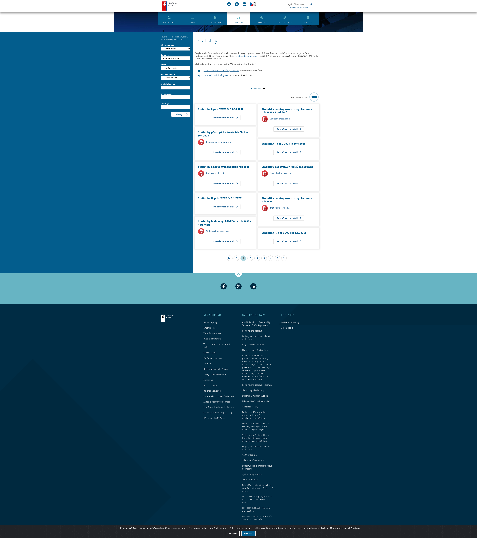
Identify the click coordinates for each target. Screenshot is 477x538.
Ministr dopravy (210, 322)
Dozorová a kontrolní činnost (215, 369)
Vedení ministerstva (212, 333)
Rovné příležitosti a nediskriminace (218, 407)
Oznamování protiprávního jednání (218, 396)
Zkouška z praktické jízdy (253, 390)
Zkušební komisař (250, 479)
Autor (163, 64)
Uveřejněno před (168, 84)
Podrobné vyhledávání (298, 7)
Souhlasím (248, 533)
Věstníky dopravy (249, 455)
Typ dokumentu (168, 74)
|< (230, 258)
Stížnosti (207, 363)
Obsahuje (165, 103)
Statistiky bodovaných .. (281, 173)
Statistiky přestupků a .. (281, 118)
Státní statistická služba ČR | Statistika (221, 70)
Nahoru (238, 275)
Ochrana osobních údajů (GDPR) (217, 412)
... (271, 258)
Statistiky (238, 22)
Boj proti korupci (210, 385)
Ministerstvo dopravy (170, 6)
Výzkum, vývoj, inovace (252, 474)
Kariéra (261, 22)
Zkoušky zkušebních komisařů (255, 350)
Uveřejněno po (167, 94)
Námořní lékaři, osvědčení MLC (256, 401)
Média (192, 22)
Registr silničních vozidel (253, 344)
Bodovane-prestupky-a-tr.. (218, 142)
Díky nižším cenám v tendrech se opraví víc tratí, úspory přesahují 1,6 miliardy (257, 488)
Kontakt (308, 22)
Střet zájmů (208, 380)
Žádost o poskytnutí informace (216, 401)
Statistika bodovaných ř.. (217, 231)
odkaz (287, 528)
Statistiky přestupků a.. (281, 207)
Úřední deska (209, 327)
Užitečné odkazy (284, 22)
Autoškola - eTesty (250, 406)
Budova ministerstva (212, 338)
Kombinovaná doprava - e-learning (257, 385)
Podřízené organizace (212, 358)
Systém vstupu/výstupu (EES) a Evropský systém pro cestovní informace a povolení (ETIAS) (255, 426)
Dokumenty (215, 22)
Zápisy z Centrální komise (214, 374)
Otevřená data (209, 352)
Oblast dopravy (167, 45)
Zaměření (165, 55)
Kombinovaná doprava (252, 330)
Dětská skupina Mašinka (213, 418)
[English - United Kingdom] (253, 5)
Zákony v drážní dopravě (253, 460)
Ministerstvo (169, 22)
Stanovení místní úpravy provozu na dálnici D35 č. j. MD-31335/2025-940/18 (257, 499)
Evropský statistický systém (216, 75)
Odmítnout (232, 533)
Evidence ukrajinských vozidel (255, 395)
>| (284, 258)
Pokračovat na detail (223, 117)
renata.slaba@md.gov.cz (246, 56)
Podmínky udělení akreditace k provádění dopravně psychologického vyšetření (255, 415)
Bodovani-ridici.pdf (215, 173)
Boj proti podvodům (212, 390)
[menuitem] (169, 18)
